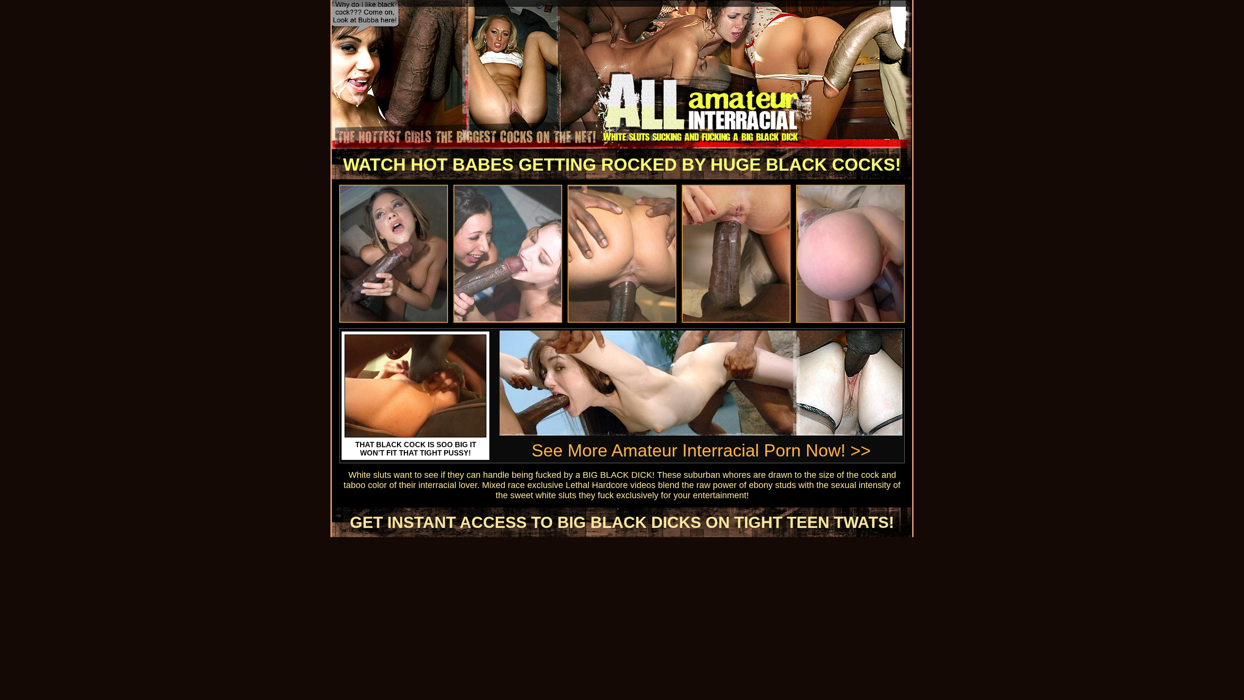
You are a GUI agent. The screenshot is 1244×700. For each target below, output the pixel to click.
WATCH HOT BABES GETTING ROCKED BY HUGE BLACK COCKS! (622, 165)
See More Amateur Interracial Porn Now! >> (701, 450)
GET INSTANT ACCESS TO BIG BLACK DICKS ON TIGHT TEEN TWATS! (622, 522)
